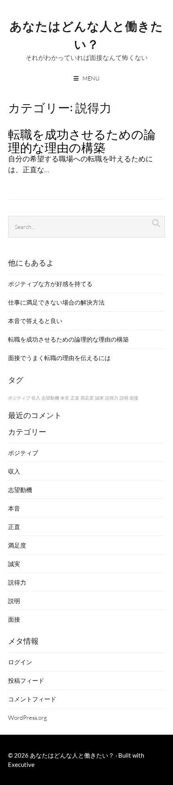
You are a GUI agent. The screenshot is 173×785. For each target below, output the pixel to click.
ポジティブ (19, 397)
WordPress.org (27, 717)
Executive (21, 764)
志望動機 (50, 397)
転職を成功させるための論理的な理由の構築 (82, 140)
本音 (64, 397)
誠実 (99, 397)
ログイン (20, 661)
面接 (134, 397)
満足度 (87, 397)
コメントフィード (32, 699)
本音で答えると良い (35, 320)
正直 (74, 397)
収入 (35, 397)
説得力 (111, 397)
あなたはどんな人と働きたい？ (86, 34)
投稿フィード (26, 680)
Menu (90, 78)
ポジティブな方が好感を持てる (50, 283)
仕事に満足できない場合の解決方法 (56, 302)
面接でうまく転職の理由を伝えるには (59, 357)
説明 (123, 397)
